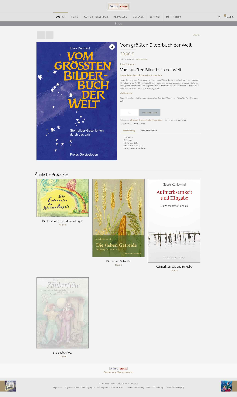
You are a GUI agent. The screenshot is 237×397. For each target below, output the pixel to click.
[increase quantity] (134, 113)
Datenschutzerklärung (134, 387)
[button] (112, 47)
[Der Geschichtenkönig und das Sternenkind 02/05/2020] (229, 386)
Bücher (142, 119)
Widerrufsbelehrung (154, 387)
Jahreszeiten (126, 123)
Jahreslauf (182, 120)
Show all (196, 34)
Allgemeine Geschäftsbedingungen (80, 387)
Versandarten (117, 387)
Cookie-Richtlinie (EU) (175, 387)
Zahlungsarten (103, 387)
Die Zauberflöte (62, 352)
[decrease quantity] (123, 113)
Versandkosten (142, 59)
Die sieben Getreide (118, 261)
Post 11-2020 (139, 123)
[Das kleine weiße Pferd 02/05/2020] (8, 386)
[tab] (129, 130)
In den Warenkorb (149, 112)
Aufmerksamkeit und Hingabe (174, 266)
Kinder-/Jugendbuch (154, 119)
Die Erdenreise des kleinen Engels (62, 221)
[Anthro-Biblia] (118, 6)
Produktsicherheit (149, 130)
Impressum (58, 387)
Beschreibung (129, 130)
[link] (118, 368)
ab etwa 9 (134, 119)
